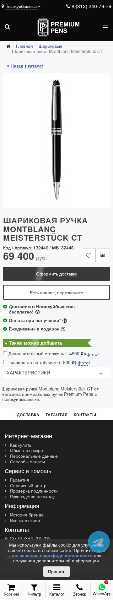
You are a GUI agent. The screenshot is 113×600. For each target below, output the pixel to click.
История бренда (26, 515)
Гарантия (57, 414)
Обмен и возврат (27, 450)
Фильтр (34, 594)
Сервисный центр (27, 485)
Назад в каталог (26, 66)
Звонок (79, 594)
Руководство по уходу (32, 496)
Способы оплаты (27, 462)
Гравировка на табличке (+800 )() (48, 362)
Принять (56, 571)
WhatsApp (102, 594)
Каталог (56, 594)
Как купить (20, 445)
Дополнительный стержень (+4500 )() (53, 353)
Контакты (85, 414)
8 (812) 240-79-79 (90, 6)
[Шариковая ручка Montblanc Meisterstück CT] (56, 140)
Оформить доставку (56, 273)
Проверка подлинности (33, 491)
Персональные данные (33, 456)
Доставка (28, 414)
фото (92, 354)
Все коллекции (24, 520)
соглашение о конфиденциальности (52, 555)
